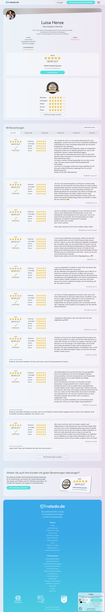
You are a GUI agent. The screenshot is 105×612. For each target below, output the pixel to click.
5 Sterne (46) (28, 133)
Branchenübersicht (52, 538)
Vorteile (52, 525)
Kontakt (52, 588)
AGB (45, 609)
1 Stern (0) (92, 133)
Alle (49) (13, 133)
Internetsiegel (52, 579)
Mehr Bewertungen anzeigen (52, 457)
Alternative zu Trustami (52, 583)
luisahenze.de (75, 40)
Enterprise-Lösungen (53, 545)
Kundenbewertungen (52, 569)
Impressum (88, 610)
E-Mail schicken (28, 49)
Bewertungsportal (52, 540)
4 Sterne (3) (44, 133)
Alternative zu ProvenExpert (52, 581)
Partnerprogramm (52, 548)
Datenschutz (93, 610)
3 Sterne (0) (60, 133)
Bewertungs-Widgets (52, 535)
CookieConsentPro (91, 608)
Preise (52, 543)
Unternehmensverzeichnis (52, 550)
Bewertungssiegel (52, 528)
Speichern (96, 606)
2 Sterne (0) (76, 133)
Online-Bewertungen (52, 576)
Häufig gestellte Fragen (52, 559)
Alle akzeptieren (96, 600)
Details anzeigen (96, 603)
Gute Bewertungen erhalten (52, 566)
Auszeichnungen (52, 533)
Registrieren (52, 591)
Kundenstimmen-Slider (52, 530)
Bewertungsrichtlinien (52, 561)
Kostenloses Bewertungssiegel (52, 564)
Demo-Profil (52, 586)
